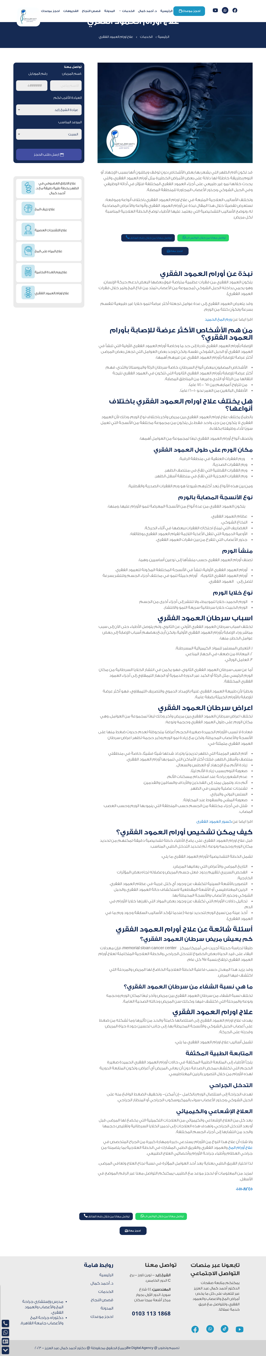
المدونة (109, 11)
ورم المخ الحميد (218, 319)
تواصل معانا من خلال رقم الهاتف (149, 237)
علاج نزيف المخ (45, 209)
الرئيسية (166, 11)
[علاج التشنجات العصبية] (28, 230)
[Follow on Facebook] (235, 10)
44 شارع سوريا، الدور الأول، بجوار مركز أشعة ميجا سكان (152, 1294)
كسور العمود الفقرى (214, 821)
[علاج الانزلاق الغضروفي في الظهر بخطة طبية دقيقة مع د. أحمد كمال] (28, 188)
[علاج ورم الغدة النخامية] (28, 272)
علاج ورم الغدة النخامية (51, 272)
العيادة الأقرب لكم (68, 98)
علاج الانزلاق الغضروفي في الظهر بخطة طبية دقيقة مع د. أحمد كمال (57, 188)
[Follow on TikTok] (224, 1329)
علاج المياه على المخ (48, 251)
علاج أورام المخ (240, 1147)
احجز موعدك (189, 11)
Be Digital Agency (139, 1348)
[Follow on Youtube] (215, 10)
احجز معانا (176, 251)
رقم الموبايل (37, 74)
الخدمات (128, 11)
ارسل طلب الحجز (46, 155)
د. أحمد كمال (147, 11)
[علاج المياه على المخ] (28, 251)
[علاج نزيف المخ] (28, 209)
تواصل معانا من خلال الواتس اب (204, 237)
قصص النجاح (91, 11)
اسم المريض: (72, 74)
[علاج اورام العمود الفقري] (28, 293)
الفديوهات (70, 11)
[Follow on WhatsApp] (225, 10)
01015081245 (244, 1189)
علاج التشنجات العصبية (51, 230)
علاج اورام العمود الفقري (52, 293)
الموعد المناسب (70, 122)
